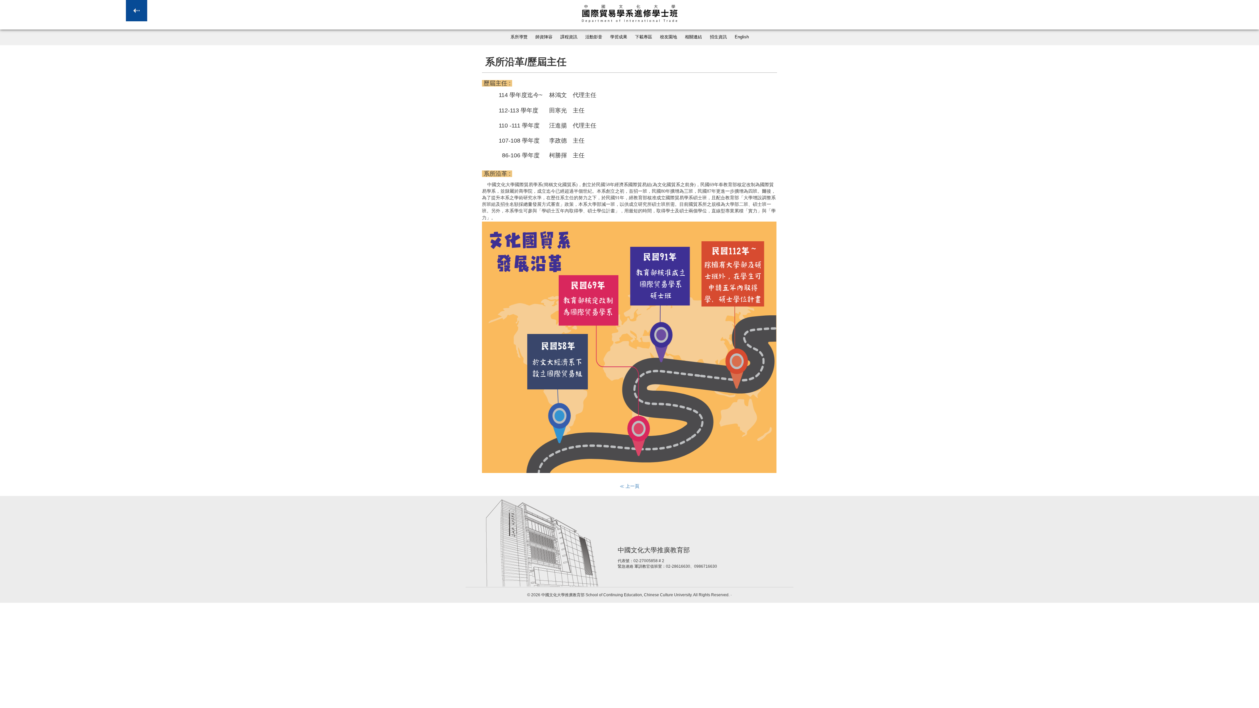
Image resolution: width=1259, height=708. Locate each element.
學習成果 (618, 37)
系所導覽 (519, 37)
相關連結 (693, 37)
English (742, 37)
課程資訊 (568, 37)
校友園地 (668, 37)
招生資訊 (718, 37)
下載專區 (643, 37)
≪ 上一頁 (629, 486)
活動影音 (593, 37)
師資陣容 (543, 37)
